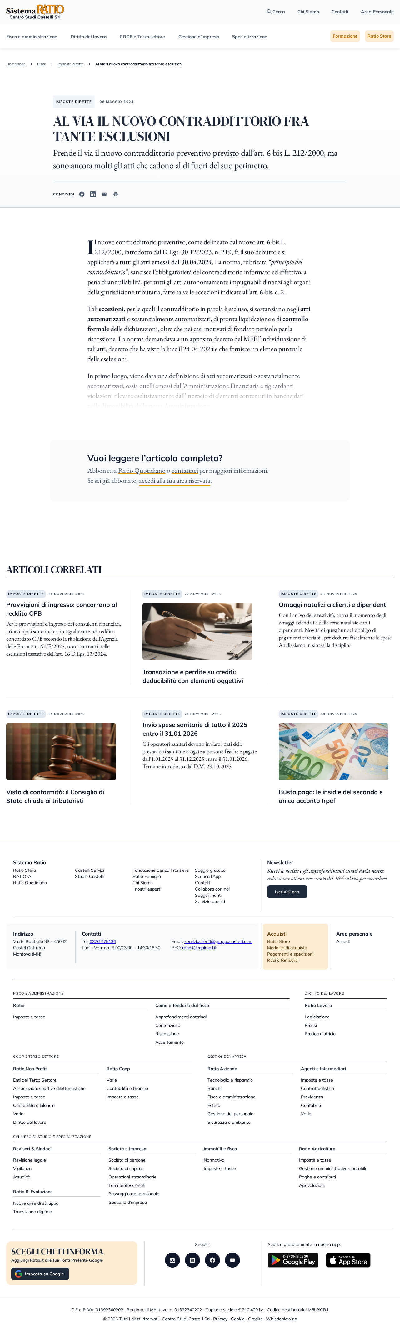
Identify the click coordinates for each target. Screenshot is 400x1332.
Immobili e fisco (220, 1149)
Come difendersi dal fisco (182, 1005)
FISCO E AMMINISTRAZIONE (38, 993)
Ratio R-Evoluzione (33, 1191)
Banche (215, 1088)
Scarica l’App (208, 876)
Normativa (214, 1160)
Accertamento (169, 1042)
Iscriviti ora (287, 892)
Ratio (18, 1005)
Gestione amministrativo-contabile (333, 1168)
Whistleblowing (281, 1319)
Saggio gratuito (210, 870)
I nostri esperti (146, 889)
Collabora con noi (212, 889)
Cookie (238, 1319)
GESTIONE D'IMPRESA (227, 1056)
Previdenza (312, 1097)
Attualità (21, 1177)
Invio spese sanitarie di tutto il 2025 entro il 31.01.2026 (194, 729)
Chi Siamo (308, 11)
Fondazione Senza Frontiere (160, 870)
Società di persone (127, 1160)
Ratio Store (379, 36)
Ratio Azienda (223, 1069)
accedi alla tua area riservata (174, 480)
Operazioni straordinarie (132, 1177)
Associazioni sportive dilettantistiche (49, 1088)
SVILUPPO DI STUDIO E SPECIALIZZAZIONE (52, 1136)
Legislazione (317, 1017)
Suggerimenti (208, 895)
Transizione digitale (32, 1211)
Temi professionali (126, 1185)
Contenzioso (167, 1025)
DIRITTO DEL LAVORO (325, 993)
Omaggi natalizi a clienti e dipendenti (333, 604)
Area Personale (377, 11)
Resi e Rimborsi (282, 960)
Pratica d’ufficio (320, 1034)
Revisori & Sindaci (32, 1149)
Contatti (340, 11)
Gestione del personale (230, 1114)
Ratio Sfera (24, 870)
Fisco (41, 64)
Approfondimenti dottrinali (181, 1017)
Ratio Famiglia (146, 876)
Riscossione (167, 1034)
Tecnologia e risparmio (230, 1080)
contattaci (185, 470)
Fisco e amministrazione (31, 36)
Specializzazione (249, 36)
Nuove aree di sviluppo (35, 1203)
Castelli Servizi (89, 870)
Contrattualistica (317, 1088)
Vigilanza (22, 1168)
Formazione (345, 36)
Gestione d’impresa (198, 36)
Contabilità (311, 1105)
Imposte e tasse (29, 1017)
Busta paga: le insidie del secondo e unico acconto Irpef (331, 796)
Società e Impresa (127, 1149)
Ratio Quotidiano (142, 470)
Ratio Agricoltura (317, 1149)
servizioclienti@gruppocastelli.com (218, 941)
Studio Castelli (89, 876)
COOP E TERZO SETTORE (36, 1056)
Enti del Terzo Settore (35, 1080)
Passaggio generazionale (133, 1194)
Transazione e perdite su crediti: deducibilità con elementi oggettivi (192, 676)
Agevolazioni (312, 1185)
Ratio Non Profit (30, 1069)
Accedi (343, 941)
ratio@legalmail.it (199, 948)
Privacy (220, 1319)
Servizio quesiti (210, 901)
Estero (214, 1105)
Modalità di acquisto (287, 948)
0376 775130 (103, 941)
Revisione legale (29, 1160)
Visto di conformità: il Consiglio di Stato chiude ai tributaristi (55, 796)
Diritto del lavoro (89, 36)
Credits (255, 1319)
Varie (18, 1114)
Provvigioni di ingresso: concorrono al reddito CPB (61, 609)
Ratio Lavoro (318, 1005)
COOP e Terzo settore (142, 36)
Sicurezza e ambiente (229, 1122)
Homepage (16, 64)
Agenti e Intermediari (323, 1069)
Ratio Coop (118, 1069)
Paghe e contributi (317, 1177)
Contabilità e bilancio (34, 1105)
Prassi (311, 1025)
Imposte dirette (71, 64)
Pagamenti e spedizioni (290, 954)
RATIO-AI (22, 876)
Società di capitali (125, 1168)
